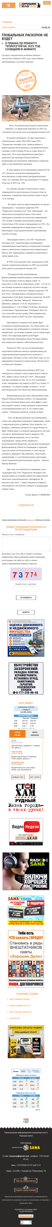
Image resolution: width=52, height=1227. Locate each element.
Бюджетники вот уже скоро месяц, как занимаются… (23, 768)
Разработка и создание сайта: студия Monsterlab (26, 1210)
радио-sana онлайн (26, 1190)
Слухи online (17, 733)
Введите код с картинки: (26, 584)
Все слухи (35, 777)
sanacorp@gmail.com (19, 1156)
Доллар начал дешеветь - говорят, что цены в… (25, 746)
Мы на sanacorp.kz (26, 1181)
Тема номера (8, 27)
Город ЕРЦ (14, 1018)
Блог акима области (20, 1012)
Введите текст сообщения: (13, 534)
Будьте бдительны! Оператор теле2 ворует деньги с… (23, 757)
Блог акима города (19, 999)
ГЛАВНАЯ (7, 22)
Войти (47, 3)
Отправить (26, 597)
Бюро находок (35, 733)
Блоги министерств (19, 1005)
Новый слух (17, 777)
